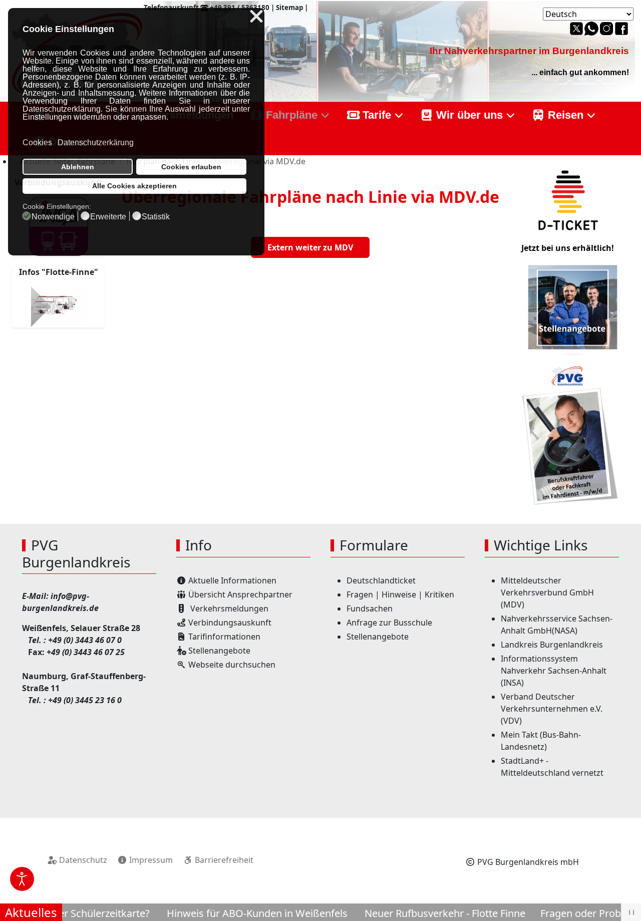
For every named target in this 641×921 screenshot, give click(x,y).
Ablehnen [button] (77, 167)
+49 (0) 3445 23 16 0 (85, 700)
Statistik (156, 217)
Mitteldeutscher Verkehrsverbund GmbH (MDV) (547, 592)
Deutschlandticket (381, 580)
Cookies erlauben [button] (191, 167)
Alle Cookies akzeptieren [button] (134, 186)
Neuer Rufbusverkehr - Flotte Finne (427, 913)
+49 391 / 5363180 (239, 7)
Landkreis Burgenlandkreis (552, 644)
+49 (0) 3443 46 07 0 (85, 640)
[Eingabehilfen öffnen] (22, 879)
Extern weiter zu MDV (310, 247)
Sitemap (289, 7)
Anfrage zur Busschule (389, 622)
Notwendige (53, 217)
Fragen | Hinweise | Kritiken (400, 594)
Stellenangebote (378, 636)
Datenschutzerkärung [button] (96, 142)
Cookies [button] (37, 142)
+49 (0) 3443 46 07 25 (86, 652)
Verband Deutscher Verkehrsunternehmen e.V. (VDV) (551, 708)
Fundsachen (370, 608)
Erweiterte (108, 217)
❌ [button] (256, 17)
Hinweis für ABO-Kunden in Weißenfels (239, 913)
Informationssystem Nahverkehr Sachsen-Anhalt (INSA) (553, 670)
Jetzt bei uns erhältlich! (567, 247)
